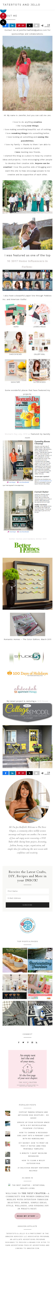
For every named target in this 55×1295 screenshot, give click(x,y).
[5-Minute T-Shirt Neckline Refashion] (15, 1014)
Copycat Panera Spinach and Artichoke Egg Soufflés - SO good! (33, 1115)
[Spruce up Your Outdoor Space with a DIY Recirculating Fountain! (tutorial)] (40, 961)
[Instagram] (32, 1042)
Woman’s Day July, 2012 (16, 434)
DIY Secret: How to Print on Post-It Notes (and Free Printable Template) (33, 1146)
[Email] (36, 25)
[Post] (30, 25)
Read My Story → (27, 1216)
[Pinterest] (28, 1042)
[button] (51, 5)
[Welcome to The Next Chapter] (27, 1187)
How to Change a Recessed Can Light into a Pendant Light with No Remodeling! (33, 1135)
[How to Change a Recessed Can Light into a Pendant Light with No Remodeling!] (15, 987)
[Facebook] (19, 1042)
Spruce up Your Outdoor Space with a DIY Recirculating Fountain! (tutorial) (33, 1125)
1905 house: (42, 701)
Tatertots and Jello (21, 4)
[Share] (12, 25)
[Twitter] (23, 1042)
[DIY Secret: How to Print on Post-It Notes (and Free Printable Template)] (40, 987)
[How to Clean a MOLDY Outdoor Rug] (40, 1014)
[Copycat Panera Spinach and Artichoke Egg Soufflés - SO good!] (15, 961)
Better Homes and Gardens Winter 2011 (27, 539)
